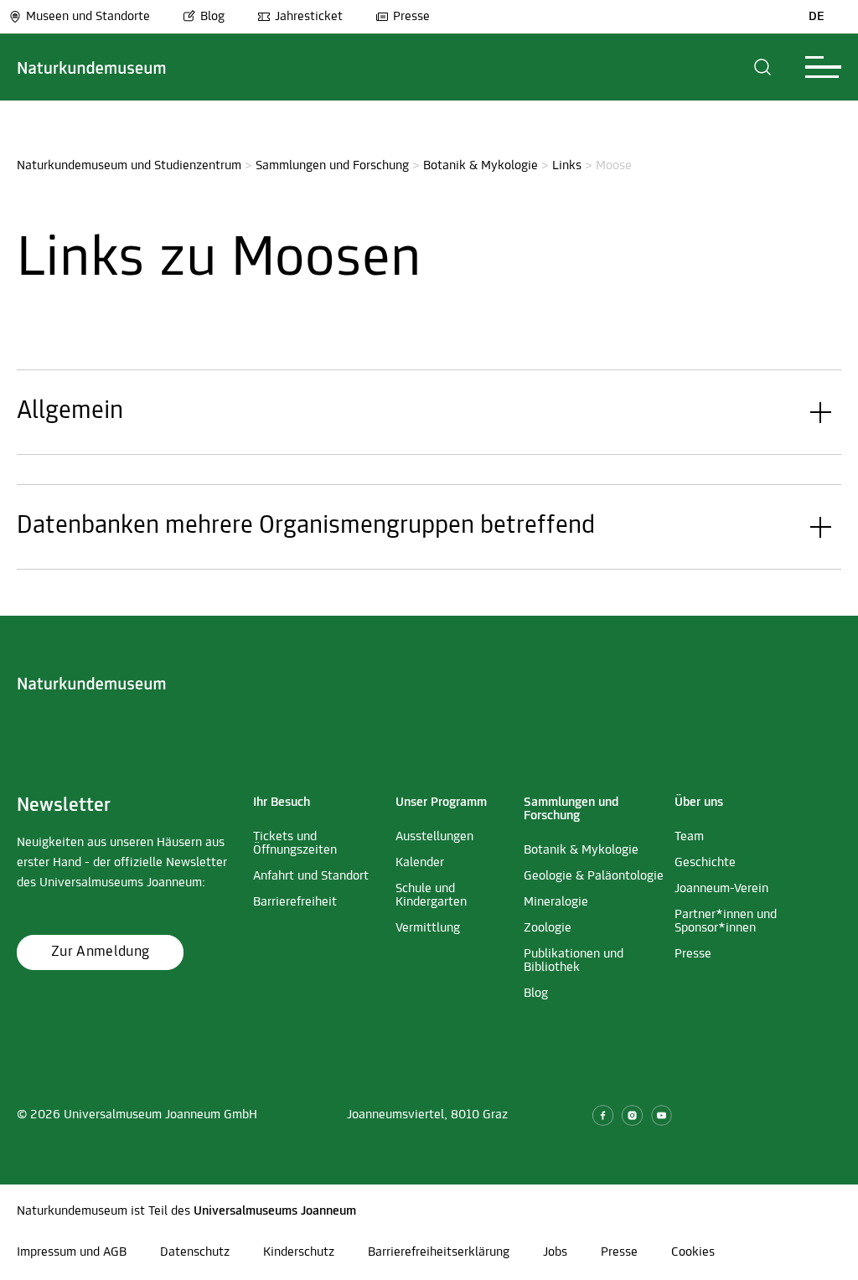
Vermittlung (427, 928)
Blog (212, 16)
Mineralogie (556, 902)
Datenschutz (195, 1252)
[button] (763, 67)
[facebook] (602, 1115)
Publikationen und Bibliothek (573, 960)
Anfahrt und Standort (311, 876)
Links (566, 166)
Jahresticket (309, 16)
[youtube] (661, 1115)
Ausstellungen (434, 837)
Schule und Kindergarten (431, 895)
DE (816, 16)
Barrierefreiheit (295, 902)
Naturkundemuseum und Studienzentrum (129, 166)
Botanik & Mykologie (480, 166)
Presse (411, 16)
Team (689, 837)
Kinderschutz (298, 1252)
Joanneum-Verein (721, 888)
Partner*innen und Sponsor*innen (726, 921)
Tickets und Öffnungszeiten (295, 843)
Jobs (555, 1252)
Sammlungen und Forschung (332, 166)
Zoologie (547, 928)
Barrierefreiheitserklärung (438, 1252)
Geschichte (705, 863)
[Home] (92, 67)
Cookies (693, 1252)
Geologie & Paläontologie (594, 876)
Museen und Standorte (88, 16)
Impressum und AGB (72, 1252)
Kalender (419, 863)
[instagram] (632, 1115)
